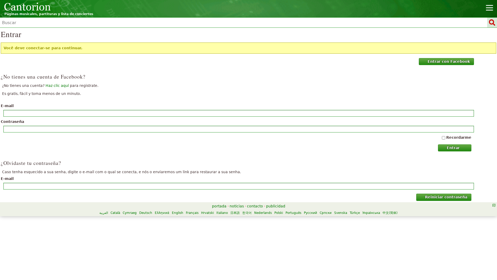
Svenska (340, 213)
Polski (278, 213)
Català (115, 213)
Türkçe (355, 213)
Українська (371, 213)
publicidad (275, 206)
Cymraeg (130, 213)
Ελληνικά (162, 213)
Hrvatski (207, 213)
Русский (310, 213)
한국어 (247, 213)
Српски (326, 213)
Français (192, 213)
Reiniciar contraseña (446, 197)
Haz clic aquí (57, 85)
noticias (237, 206)
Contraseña (12, 122)
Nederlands (263, 213)
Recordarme (458, 137)
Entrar (453, 148)
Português (293, 213)
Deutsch (145, 213)
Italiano (222, 213)
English (177, 213)
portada (219, 206)
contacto (255, 206)
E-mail (7, 106)
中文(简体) (390, 213)
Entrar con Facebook (449, 61)
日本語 (235, 213)
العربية (103, 213)
